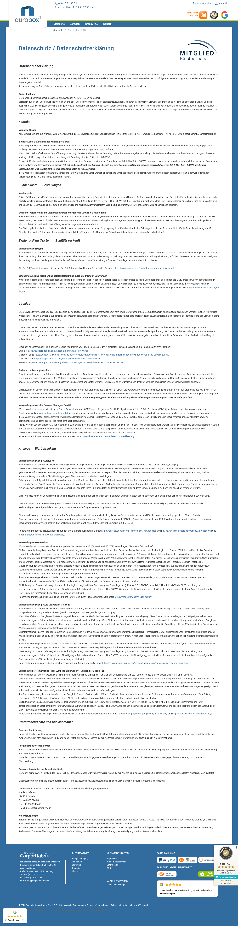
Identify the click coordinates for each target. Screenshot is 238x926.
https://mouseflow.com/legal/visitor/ (133, 597)
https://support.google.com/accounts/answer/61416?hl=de (58, 351)
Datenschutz (112, 865)
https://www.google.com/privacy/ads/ (147, 713)
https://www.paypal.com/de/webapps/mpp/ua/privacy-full (144, 268)
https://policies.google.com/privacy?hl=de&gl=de (187, 530)
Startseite (58, 30)
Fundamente (78, 862)
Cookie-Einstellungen (116, 884)
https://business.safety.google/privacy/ (44, 534)
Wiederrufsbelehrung (116, 862)
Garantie (76, 868)
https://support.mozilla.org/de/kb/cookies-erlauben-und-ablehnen (67, 358)
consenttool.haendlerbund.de (54, 413)
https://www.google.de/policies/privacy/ (122, 663)
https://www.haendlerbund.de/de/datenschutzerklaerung (105, 436)
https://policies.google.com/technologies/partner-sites (128, 530)
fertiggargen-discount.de (31, 862)
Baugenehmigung (80, 858)
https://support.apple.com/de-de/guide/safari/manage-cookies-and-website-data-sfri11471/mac (74, 362)
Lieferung (76, 865)
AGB (109, 868)
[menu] (119, 24)
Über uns (76, 871)
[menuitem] (59, 24)
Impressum (112, 858)
